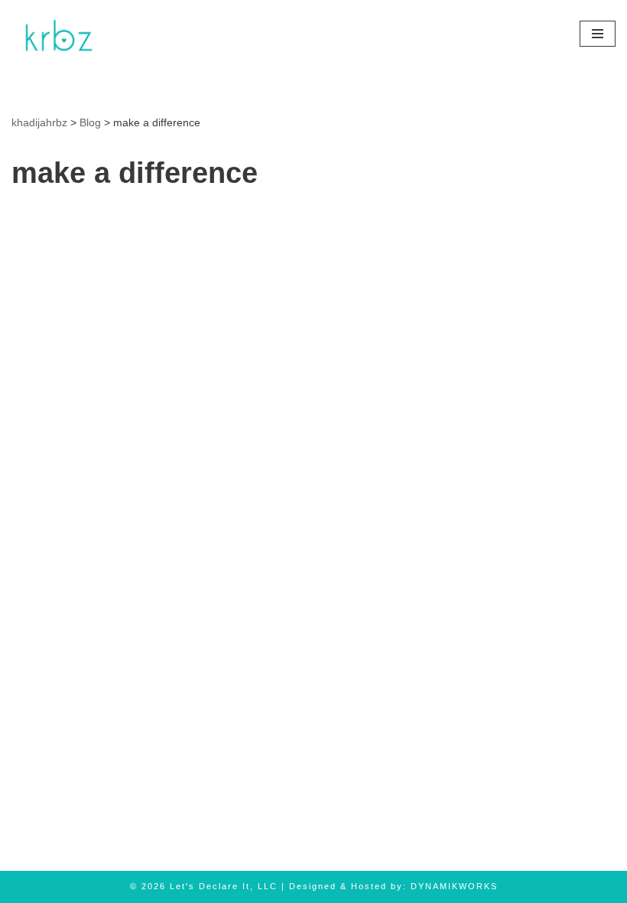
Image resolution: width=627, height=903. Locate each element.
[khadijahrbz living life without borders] (57, 34)
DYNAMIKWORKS (454, 886)
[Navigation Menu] (598, 34)
